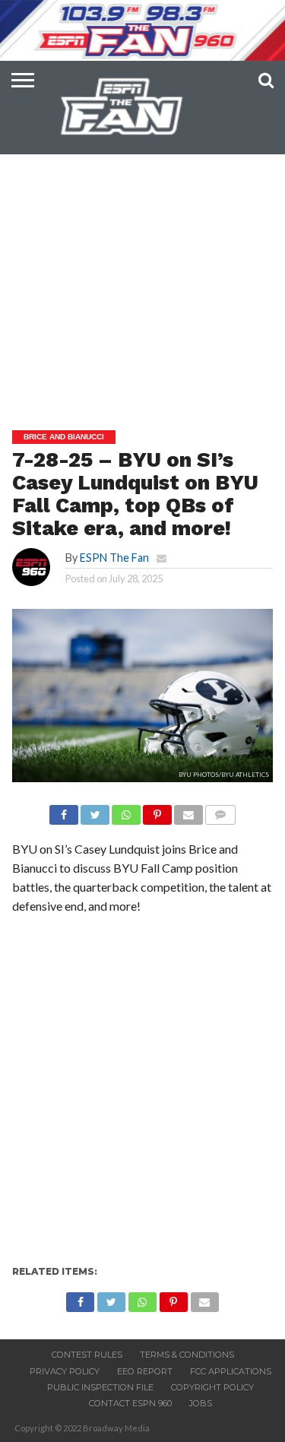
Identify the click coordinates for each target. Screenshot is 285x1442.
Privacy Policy (65, 1371)
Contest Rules (87, 1354)
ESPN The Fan (114, 557)
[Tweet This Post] (95, 810)
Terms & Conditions (187, 1354)
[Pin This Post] (157, 810)
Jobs (200, 1403)
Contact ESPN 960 (130, 1403)
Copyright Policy (212, 1387)
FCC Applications (230, 1371)
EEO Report (145, 1371)
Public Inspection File (100, 1387)
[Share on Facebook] (63, 810)
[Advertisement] (142, 253)
